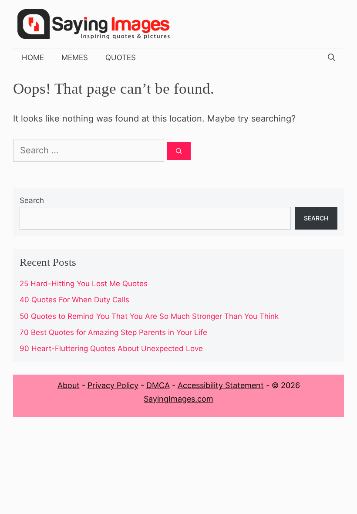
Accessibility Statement (221, 385)
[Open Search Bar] (331, 57)
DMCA (158, 385)
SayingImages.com (178, 398)
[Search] (179, 151)
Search (32, 200)
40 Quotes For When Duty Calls (74, 299)
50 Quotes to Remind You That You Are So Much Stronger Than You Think (149, 316)
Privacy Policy (113, 385)
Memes (74, 57)
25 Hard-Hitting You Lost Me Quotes (84, 283)
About (68, 385)
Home (33, 57)
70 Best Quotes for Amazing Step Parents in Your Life (113, 332)
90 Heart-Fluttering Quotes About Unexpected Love (111, 348)
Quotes (120, 57)
